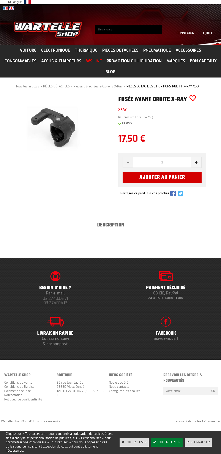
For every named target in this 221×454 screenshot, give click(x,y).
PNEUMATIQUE (157, 50)
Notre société (118, 383)
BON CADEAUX (203, 61)
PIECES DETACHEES (120, 50)
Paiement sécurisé (17, 391)
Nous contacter (120, 387)
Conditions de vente (18, 383)
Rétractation (13, 395)
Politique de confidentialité (23, 399)
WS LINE (94, 61)
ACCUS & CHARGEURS (61, 61)
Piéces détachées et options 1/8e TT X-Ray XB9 (162, 86)
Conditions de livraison (20, 387)
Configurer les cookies (124, 391)
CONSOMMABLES (20, 61)
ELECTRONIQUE (55, 50)
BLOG (110, 71)
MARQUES (175, 61)
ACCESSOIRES (188, 50)
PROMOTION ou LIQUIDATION (134, 61)
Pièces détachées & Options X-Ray (98, 86)
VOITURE (28, 50)
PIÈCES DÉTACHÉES (56, 86)
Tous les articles (27, 86)
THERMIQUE (86, 50)
